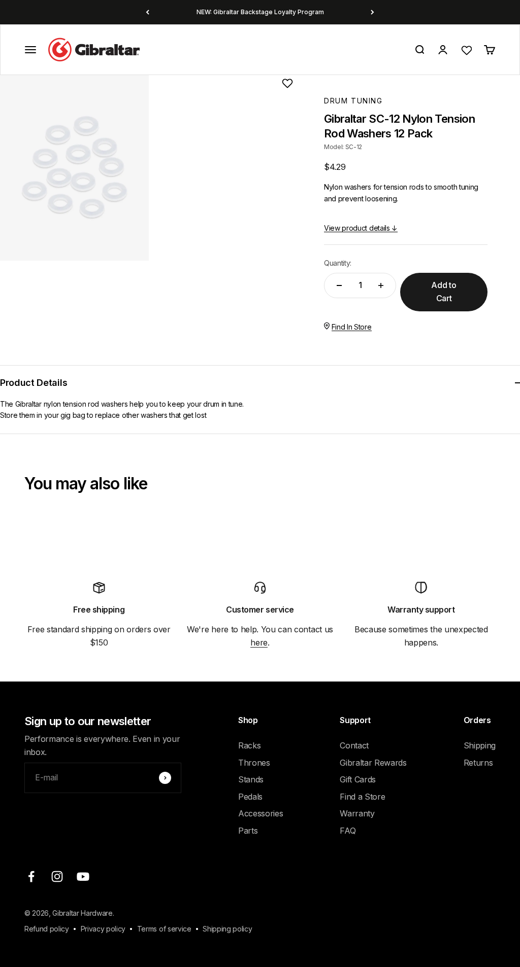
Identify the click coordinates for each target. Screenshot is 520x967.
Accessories (260, 813)
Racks (249, 745)
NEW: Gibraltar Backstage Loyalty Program (260, 12)
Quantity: (337, 263)
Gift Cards (358, 779)
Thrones (254, 763)
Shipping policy (227, 928)
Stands (251, 779)
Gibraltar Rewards (373, 763)
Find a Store (362, 797)
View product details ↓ (361, 228)
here (259, 642)
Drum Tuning (353, 100)
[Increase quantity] (381, 285)
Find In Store (352, 327)
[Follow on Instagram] (57, 876)
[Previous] (147, 12)
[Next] (372, 12)
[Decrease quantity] (339, 285)
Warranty (357, 813)
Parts (247, 831)
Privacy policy (103, 928)
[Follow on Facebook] (31, 876)
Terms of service (164, 928)
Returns (478, 763)
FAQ (347, 831)
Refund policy (46, 928)
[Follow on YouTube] (83, 876)
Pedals (250, 797)
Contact (354, 745)
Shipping (480, 745)
